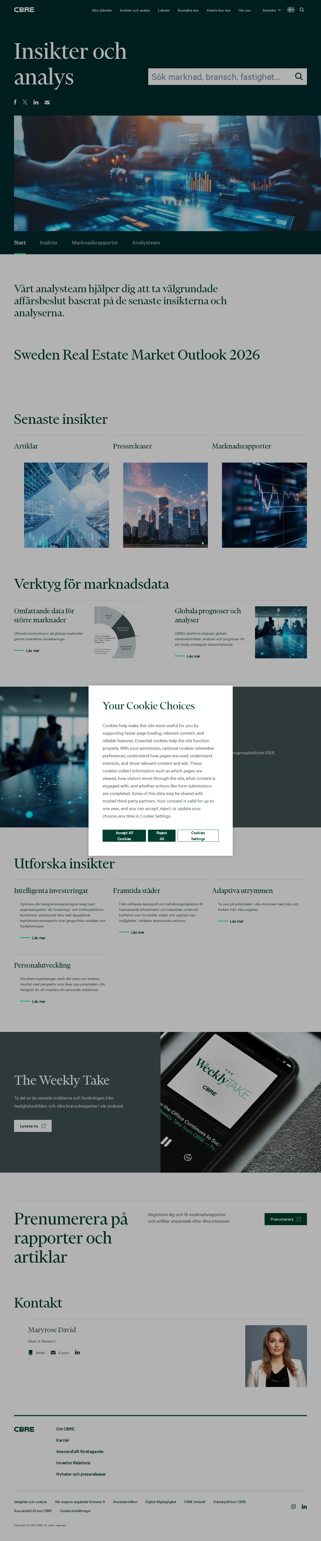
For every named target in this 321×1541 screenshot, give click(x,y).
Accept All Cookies (124, 835)
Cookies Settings (198, 835)
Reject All (161, 835)
